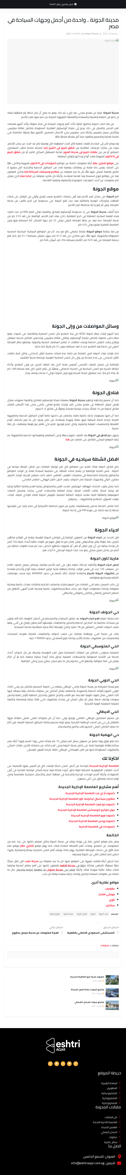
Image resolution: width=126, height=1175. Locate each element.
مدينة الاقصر (67, 865)
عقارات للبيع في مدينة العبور (80, 152)
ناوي (112, 899)
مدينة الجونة (91, 33)
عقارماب (110, 888)
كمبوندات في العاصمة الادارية (97, 826)
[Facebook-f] (75, 1063)
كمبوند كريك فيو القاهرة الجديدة (87, 977)
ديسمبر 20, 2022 (110, 33)
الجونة (93, 914)
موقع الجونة (55, 914)
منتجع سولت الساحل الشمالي (89, 1002)
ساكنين (110, 905)
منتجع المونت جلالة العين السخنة (87, 989)
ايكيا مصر (26, 175)
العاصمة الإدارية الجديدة (104, 765)
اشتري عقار (27, 845)
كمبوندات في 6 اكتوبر (43, 163)
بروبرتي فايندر (107, 894)
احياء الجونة (103, 914)
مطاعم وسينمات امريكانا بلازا (41, 171)
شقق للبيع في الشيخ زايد (59, 147)
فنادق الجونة (82, 914)
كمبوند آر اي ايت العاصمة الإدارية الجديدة (90, 793)
